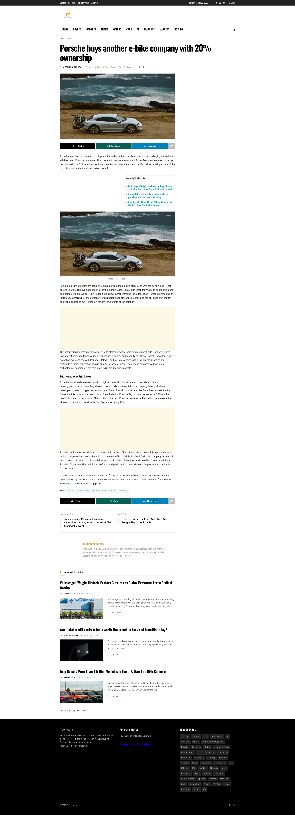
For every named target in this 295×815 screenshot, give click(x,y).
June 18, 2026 (87, 635)
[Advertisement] (117, 328)
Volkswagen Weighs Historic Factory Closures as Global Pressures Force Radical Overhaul (151, 187)
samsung (218, 773)
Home (62, 38)
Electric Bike (83, 490)
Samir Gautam (69, 593)
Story (69, 38)
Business (196, 747)
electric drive (99, 490)
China (207, 747)
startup (212, 778)
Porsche (123, 490)
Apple (196, 741)
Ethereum (186, 757)
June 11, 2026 (84, 677)
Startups (149, 29)
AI (138, 29)
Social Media (187, 778)
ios (231, 763)
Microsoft (186, 773)
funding (211, 757)
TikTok (217, 784)
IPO (194, 768)
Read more (115, 612)
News (65, 29)
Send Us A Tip (65, 2)
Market (203, 768)
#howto (196, 736)
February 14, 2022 (93, 67)
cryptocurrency (221, 747)
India (194, 763)
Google (184, 763)
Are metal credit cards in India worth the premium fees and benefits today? (148, 195)
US (204, 789)
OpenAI (207, 773)
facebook (199, 757)
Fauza (112, 490)
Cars (129, 29)
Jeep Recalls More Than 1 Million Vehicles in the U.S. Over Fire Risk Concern (150, 203)
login (69, 710)
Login (233, 2)
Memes (104, 29)
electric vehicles (206, 752)
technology (195, 784)
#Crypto (185, 736)
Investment (220, 763)
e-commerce (187, 752)
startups (224, 778)
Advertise (94, 2)
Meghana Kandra (72, 67)
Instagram (206, 763)
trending (185, 789)
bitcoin (184, 747)
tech (183, 784)
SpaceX (201, 778)
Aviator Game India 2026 (135, 744)
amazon (185, 741)
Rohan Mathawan (71, 635)
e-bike (70, 490)
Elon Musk (223, 752)
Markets (164, 29)
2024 (205, 736)
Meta (224, 768)
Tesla (207, 784)
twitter (196, 789)
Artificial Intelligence (213, 741)
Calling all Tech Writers (81, 2)
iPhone (184, 768)
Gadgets (91, 29)
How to (178, 29)
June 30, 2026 (84, 593)
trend (226, 784)
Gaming (117, 29)
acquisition (217, 736)
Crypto (77, 29)
